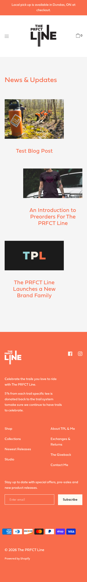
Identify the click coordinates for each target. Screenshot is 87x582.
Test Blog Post (34, 151)
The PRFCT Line (31, 550)
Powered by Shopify (17, 558)
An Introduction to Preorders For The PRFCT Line (52, 217)
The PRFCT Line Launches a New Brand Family (34, 289)
